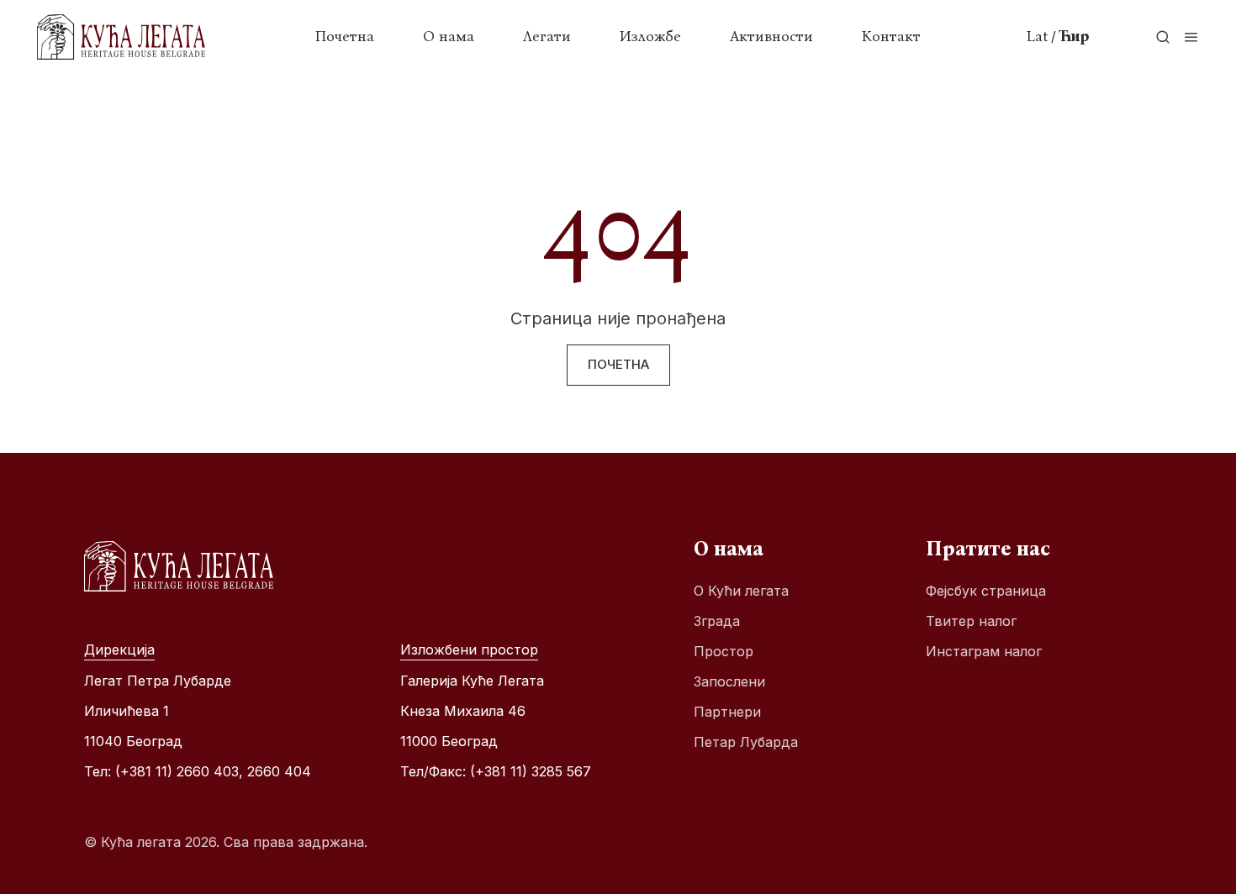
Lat (1037, 36)
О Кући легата (741, 590)
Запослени (729, 681)
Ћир (1074, 36)
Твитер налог (971, 621)
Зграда (717, 621)
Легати (547, 36)
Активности (771, 36)
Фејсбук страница (986, 590)
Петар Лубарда (746, 742)
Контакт (891, 36)
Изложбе (650, 36)
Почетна (344, 36)
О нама (448, 36)
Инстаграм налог (984, 651)
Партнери (727, 711)
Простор (723, 651)
